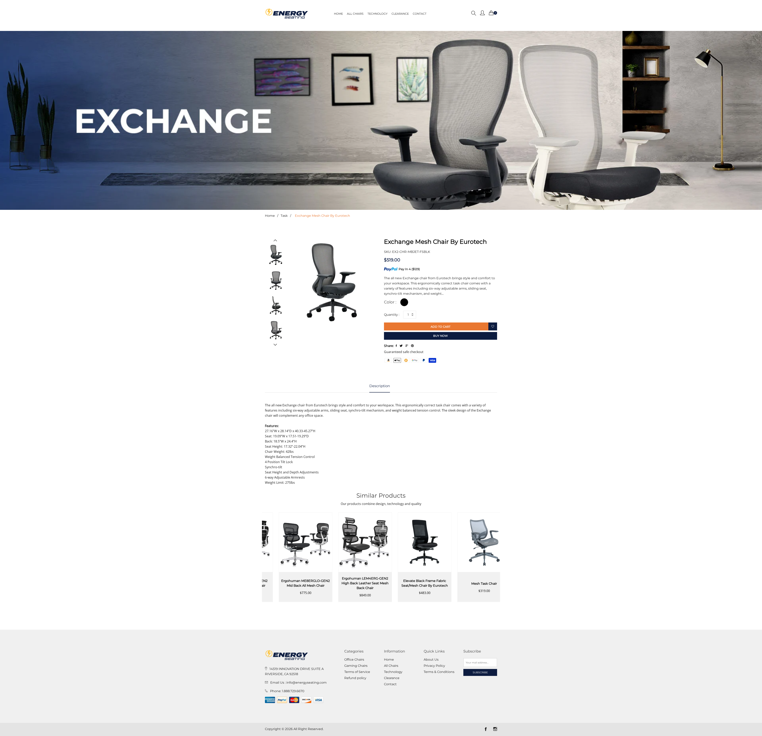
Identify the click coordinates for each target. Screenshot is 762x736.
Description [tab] (379, 386)
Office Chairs (354, 659)
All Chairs (355, 13)
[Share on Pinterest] (412, 345)
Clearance (400, 13)
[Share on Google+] (406, 345)
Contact (419, 13)
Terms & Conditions (439, 672)
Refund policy (355, 678)
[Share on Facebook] (396, 345)
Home (338, 13)
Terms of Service (357, 672)
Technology (378, 13)
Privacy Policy (434, 665)
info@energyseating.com (306, 682)
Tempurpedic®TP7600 (470, 583)
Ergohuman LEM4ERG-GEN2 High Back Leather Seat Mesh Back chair (291, 583)
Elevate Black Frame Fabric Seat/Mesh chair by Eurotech (351, 583)
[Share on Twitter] (401, 345)
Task (284, 215)
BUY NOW (440, 336)
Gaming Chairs (356, 665)
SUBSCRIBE (480, 672)
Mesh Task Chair (411, 583)
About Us (431, 659)
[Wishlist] (492, 327)
